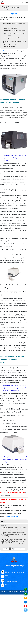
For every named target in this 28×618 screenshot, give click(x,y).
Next (20, 548)
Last (23, 548)
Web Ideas (14, 592)
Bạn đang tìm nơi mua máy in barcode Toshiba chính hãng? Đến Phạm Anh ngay (13, 542)
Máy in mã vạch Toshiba (8, 51)
